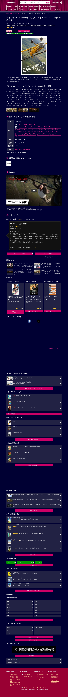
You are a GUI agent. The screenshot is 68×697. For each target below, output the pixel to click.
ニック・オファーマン (21, 133)
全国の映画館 (27, 674)
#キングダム (38, 562)
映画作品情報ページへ (12, 659)
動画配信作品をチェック (33, 465)
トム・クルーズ (23, 128)
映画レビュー (33, 555)
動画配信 (26, 31)
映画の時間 (9, 13)
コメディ (9, 633)
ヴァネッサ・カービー (23, 129)
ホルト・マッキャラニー (40, 131)
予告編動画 (34, 9)
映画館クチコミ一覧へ (33, 637)
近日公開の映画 (45, 6)
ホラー (36, 633)
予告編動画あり (50, 25)
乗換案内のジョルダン (29, 688)
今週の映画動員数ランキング (14, 414)
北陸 (36, 610)
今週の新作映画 (34, 6)
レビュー (20, 31)
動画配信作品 (45, 9)
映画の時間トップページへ (13, 662)
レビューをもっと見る (19, 253)
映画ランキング (56, 6)
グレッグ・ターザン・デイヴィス (27, 135)
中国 (8, 613)
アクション (27, 25)
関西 (8, 604)
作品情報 (16, 13)
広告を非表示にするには (54, 348)
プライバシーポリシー (42, 688)
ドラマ (21, 25)
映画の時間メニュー (12, 6)
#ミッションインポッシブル (26, 33)
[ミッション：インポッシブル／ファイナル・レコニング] (8, 163)
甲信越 (8, 610)
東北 (36, 607)
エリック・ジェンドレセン (42, 126)
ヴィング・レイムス (46, 128)
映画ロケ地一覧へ (33, 640)
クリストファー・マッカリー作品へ (15, 312)
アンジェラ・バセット (46, 133)
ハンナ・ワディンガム (34, 133)
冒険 (45, 25)
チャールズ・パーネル (43, 135)
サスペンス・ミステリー (36, 25)
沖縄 (36, 616)
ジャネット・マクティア (54, 131)
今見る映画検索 (55, 2)
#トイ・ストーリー (28, 562)
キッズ (36, 630)
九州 (8, 616)
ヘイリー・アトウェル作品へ (52, 311)
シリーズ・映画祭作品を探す (34, 565)
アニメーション (38, 627)
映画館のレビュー (28, 676)
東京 (8, 601)
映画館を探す (12, 9)
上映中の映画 (23, 6)
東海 (36, 604)
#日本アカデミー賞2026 (12, 33)
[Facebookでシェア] (29, 321)
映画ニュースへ (33, 510)
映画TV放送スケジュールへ (33, 590)
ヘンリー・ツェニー (27, 131)
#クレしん (19, 562)
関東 (36, 601)
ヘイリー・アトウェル (34, 128)
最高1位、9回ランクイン (12, 25)
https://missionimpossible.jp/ (22, 149)
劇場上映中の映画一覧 (33, 439)
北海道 (8, 607)
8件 (11, 27)
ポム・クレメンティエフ (47, 129)
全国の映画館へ (33, 620)
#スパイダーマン (11, 562)
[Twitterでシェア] (38, 321)
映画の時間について (33, 655)
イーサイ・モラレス (34, 129)
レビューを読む (56, 9)
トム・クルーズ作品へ (33, 311)
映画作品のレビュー (15, 682)
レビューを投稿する (47, 253)
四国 (36, 613)
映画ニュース (23, 9)
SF (8, 630)
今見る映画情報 (55, 681)
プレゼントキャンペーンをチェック (33, 388)
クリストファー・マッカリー (27, 124)
